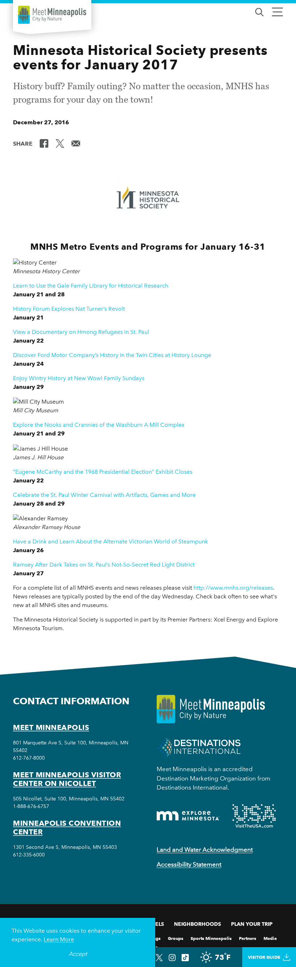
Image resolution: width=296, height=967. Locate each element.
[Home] (52, 15)
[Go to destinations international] (199, 747)
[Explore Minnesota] (188, 816)
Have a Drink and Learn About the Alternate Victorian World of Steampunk (110, 541)
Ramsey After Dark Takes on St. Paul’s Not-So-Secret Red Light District (104, 564)
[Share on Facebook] (44, 143)
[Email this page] (75, 143)
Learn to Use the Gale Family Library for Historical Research (90, 285)
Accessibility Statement (189, 864)
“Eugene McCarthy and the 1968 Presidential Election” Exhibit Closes (102, 471)
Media (270, 938)
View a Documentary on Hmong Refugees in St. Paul (81, 331)
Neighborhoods (197, 924)
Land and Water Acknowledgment (205, 849)
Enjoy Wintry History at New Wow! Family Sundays (78, 378)
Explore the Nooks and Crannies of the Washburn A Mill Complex (98, 424)
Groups (175, 938)
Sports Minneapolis (211, 938)
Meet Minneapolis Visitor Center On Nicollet (67, 779)
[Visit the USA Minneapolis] (254, 816)
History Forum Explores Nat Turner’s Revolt (69, 308)
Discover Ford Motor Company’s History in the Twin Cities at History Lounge (112, 355)
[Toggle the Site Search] (259, 11)
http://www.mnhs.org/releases (233, 587)
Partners (247, 938)
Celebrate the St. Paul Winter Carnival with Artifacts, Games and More (104, 494)
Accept (78, 953)
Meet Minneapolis (51, 727)
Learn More (59, 939)
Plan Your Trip (252, 924)
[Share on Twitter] (60, 143)
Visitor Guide (264, 957)
